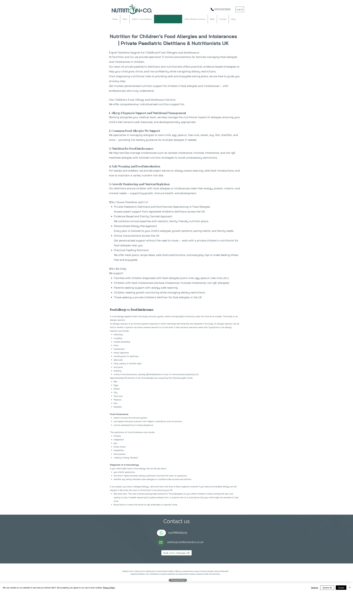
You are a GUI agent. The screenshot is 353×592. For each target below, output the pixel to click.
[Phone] (212, 9)
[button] (195, 19)
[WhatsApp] (161, 533)
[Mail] (161, 542)
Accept (341, 587)
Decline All (327, 587)
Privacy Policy (109, 587)
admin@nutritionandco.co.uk (185, 542)
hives (116, 345)
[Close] (349, 587)
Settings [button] (314, 587)
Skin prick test (120, 493)
